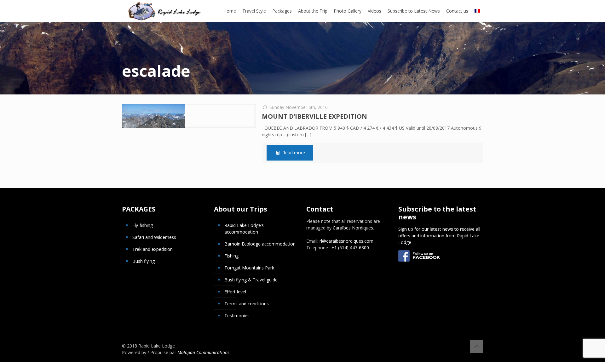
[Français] (477, 11)
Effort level (235, 292)
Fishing (231, 256)
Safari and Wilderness (154, 237)
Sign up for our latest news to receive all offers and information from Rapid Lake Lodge (439, 235)
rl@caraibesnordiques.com (346, 241)
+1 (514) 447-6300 (350, 248)
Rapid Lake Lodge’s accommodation (244, 228)
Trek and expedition (152, 249)
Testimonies (237, 316)
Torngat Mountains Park (249, 268)
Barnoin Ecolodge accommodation (260, 244)
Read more (293, 153)
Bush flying (143, 261)
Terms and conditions (246, 304)
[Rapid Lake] (164, 11)
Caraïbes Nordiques (353, 228)
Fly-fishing (142, 225)
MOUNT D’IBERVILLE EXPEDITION (314, 116)
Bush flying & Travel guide (251, 280)
